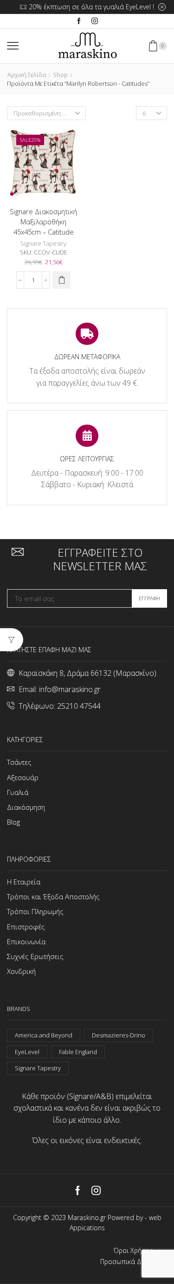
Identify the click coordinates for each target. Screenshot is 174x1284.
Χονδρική (21, 971)
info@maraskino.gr (70, 689)
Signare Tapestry (43, 243)
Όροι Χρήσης (133, 1250)
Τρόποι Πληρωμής (35, 911)
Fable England (78, 1052)
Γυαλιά (17, 792)
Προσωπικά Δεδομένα (133, 1262)
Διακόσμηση (26, 807)
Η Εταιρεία (23, 881)
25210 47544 (79, 706)
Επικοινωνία (26, 941)
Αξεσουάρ (23, 777)
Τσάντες (19, 762)
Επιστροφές (26, 926)
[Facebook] (79, 21)
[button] (62, 280)
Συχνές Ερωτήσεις (35, 956)
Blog (13, 821)
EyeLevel (27, 1052)
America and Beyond (43, 1035)
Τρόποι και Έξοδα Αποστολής (53, 896)
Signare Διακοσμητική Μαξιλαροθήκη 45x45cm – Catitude (43, 221)
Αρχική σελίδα (26, 74)
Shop (60, 74)
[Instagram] (94, 21)
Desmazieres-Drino (118, 1035)
